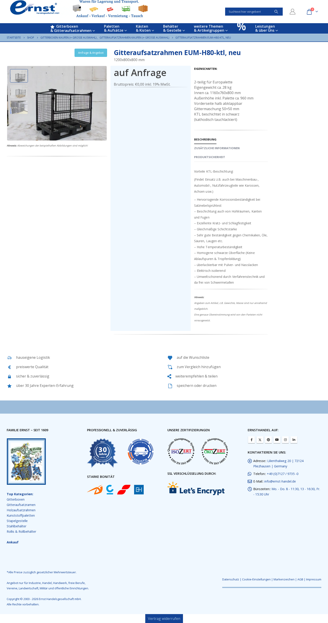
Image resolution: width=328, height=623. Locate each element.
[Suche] (276, 11)
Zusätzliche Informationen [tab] (217, 148)
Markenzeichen (284, 579)
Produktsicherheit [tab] (209, 157)
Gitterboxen (16, 499)
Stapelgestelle (17, 521)
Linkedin (294, 439)
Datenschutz (230, 579)
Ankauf (13, 542)
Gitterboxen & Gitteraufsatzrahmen (70, 28)
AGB (300, 579)
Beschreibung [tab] (205, 139)
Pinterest (268, 439)
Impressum (313, 579)
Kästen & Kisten (143, 28)
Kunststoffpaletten (21, 515)
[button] (7, 103)
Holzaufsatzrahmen (21, 510)
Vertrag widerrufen (164, 618)
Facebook (251, 439)
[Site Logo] (79, 9)
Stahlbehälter (16, 526)
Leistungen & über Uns (265, 28)
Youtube (277, 439)
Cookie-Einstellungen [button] (256, 579)
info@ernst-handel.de (280, 481)
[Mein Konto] (292, 11)
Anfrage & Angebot (91, 53)
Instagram (285, 439)
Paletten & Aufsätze (113, 28)
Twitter (260, 439)
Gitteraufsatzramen (21, 505)
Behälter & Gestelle (172, 28)
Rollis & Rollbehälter (21, 531)
